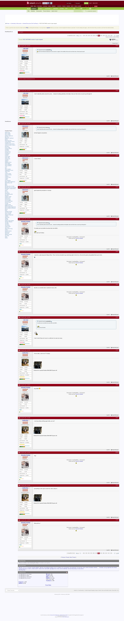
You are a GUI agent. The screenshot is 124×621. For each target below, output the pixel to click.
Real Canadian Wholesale (10, 208)
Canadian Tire (8, 142)
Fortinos (6, 155)
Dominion (7, 146)
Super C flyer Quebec (9, 220)
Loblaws (6, 176)
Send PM (108, 76)
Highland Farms (8, 162)
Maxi (6, 184)
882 (94, 35)
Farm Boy (7, 150)
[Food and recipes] (90, 6)
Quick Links (54, 11)
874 (91, 35)
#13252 (117, 251)
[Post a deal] (96, 6)
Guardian (7, 159)
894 (106, 35)
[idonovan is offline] (25, 135)
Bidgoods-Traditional (9, 138)
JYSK (6, 172)
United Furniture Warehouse (8, 231)
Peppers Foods (8, 196)
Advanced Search (91, 11)
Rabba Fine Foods (9, 205)
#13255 (117, 350)
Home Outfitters (8, 165)
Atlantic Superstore (9, 135)
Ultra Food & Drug (8, 228)
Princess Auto (8, 202)
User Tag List (21, 32)
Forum (34, 8)
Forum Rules (48, 585)
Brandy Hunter (25, 221)
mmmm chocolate (89, 567)
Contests (59, 6)
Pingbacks (21, 581)
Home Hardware (8, 164)
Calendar (33, 11)
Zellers (6, 237)
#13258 (117, 452)
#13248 (117, 123)
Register (95, 3)
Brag (77, 8)
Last (117, 35)
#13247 (117, 90)
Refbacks (21, 583)
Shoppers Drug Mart (9, 214)
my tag (105, 567)
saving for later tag (22, 568)
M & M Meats (8, 180)
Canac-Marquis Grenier (9, 141)
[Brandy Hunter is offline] (25, 231)
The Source (7, 225)
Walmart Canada (8, 234)
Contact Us (76, 590)
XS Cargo (7, 235)
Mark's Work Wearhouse (10, 181)
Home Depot (7, 163)
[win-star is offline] (25, 57)
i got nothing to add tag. (49, 567)
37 (25, 146)
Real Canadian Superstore (10, 206)
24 (25, 442)
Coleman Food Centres (9, 143)
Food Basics (7, 153)
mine (84, 567)
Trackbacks (48, 580)
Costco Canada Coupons (10, 145)
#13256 (117, 384)
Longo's (6, 178)
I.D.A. (6, 166)
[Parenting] (92, 6)
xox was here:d (80, 568)
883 (96, 35)
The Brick (7, 224)
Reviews (68, 6)
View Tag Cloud (22, 569)
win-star (25, 48)
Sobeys (6, 216)
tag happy (52, 568)
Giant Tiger (7, 157)
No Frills (6, 192)
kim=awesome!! (73, 567)
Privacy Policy (114, 590)
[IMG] (47, 576)
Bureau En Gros (8, 140)
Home (32, 6)
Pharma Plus (7, 198)
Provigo (6, 203)
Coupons (45, 6)
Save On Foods (8, 212)
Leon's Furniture (8, 174)
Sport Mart (7, 217)
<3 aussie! (29, 567)
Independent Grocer (9, 170)
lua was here (79, 567)
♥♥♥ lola (20, 567)
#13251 (117, 218)
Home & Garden (77, 6)
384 (84, 35)
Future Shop (7, 156)
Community (38, 11)
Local (85, 8)
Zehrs (6, 236)
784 (86, 35)
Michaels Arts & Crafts (9, 186)
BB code (48, 574)
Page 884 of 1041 (71, 35)
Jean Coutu (7, 171)
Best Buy (7, 137)
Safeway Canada (8, 211)
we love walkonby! (63, 568)
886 (104, 35)
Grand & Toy (7, 158)
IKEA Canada (8, 169)
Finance (64, 6)
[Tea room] (86, 6)
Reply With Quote (115, 76)
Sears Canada (8, 213)
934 (109, 35)
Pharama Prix (8, 197)
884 (99, 35)
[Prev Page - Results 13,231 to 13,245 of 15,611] (81, 35)
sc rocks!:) (29, 568)
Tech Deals (39, 6)
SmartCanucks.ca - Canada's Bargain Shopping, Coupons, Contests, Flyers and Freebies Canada (94, 590)
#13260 (117, 519)
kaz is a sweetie (57, 567)
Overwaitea (7, 193)
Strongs (6, 219)
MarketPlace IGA (8, 182)
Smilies (47, 575)
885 (101, 35)
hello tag (41, 567)
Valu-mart (7, 233)
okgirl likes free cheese (112, 567)
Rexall (6, 209)
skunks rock (41, 568)
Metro (6, 185)
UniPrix (6, 229)
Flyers (49, 6)
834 (89, 35)
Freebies (54, 6)
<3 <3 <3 (24, 567)
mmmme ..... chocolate (98, 567)
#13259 (117, 485)
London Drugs (8, 177)
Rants (72, 6)
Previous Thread (65, 557)
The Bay (6, 222)
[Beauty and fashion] (88, 6)
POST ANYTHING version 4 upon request (33, 39)
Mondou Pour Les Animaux (10, 187)
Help (90, 3)
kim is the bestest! (65, 567)
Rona (6, 210)
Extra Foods (7, 147)
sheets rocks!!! (35, 568)
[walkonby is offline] (25, 362)
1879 (114, 40)
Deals (35, 6)
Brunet (6, 139)
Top (66, 8)
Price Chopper (8, 200)
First (78, 35)
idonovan (25, 126)
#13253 (117, 284)
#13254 (117, 317)
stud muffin (46, 568)
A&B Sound (7, 132)
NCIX (6, 190)
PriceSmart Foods (8, 201)
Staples (6, 218)
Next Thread (73, 557)
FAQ (28, 11)
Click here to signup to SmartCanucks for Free (27, 78)
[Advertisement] (45, 84)
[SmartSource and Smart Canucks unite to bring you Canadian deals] (10, 124)
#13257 (117, 417)
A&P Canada (7, 133)
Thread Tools (114, 43)
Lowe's (6, 179)
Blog (28, 8)
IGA (6, 167)
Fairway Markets (8, 148)
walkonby (25, 353)
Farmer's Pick (8, 151)
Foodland (7, 154)
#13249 (117, 155)
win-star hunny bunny (72, 568)
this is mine (56, 568)
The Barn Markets (8, 221)
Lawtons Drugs (8, 173)
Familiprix (7, 149)
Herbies (6, 161)
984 (111, 35)
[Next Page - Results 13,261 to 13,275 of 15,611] (115, 35)
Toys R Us (7, 227)
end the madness (35, 567)
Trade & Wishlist (79, 238)
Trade (94, 8)
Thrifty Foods (7, 226)
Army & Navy (8, 134)
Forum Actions (46, 11)
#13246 (117, 45)
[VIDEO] (48, 578)
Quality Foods (8, 204)
